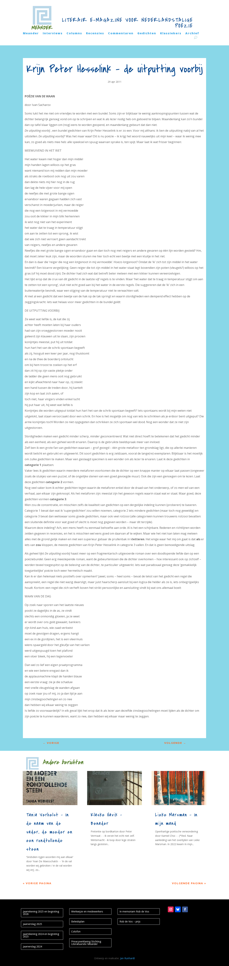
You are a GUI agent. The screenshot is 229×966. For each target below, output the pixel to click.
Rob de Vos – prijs (130, 921)
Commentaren (120, 33)
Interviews (53, 33)
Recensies (95, 33)
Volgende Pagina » (189, 883)
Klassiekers (170, 33)
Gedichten (146, 33)
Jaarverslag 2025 (32, 924)
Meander (31, 33)
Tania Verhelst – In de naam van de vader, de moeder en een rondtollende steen (49, 832)
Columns (74, 33)
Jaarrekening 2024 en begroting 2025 (41, 935)
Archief (192, 33)
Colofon (76, 931)
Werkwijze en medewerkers (87, 911)
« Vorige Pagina (37, 883)
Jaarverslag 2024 (32, 946)
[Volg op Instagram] (171, 909)
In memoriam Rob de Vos (134, 911)
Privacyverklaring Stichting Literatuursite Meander (86, 943)
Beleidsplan (77, 921)
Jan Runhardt (127, 958)
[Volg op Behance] (178, 909)
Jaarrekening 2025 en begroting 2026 (41, 913)
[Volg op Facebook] (185, 909)
